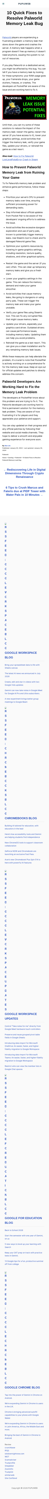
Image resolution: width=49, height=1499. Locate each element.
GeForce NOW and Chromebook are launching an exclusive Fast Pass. (20, 852)
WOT (7, 1457)
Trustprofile (10, 1463)
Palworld (6, 37)
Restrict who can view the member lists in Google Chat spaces (23, 1067)
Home (4, 457)
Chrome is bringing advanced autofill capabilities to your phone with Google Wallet (22, 1415)
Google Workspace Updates (21, 1016)
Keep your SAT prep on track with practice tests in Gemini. (23, 1254)
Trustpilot (9, 1472)
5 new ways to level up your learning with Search (23, 1245)
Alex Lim (7, 446)
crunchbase (10, 1447)
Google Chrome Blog (22, 1387)
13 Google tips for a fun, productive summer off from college (24, 1262)
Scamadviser (10, 1460)
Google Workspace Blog (21, 655)
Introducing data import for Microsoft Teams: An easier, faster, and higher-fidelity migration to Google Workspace (24, 1058)
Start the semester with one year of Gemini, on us (24, 1237)
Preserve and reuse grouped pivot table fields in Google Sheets (22, 1036)
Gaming (10, 457)
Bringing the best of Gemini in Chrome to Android (22, 1436)
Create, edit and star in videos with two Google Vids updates (22, 683)
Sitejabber (9, 1466)
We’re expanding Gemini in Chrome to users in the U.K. (24, 1405)
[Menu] (3, 4)
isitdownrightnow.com (14, 1454)
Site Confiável (11, 1478)
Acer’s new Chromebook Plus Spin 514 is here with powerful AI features (22, 861)
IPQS (7, 1450)
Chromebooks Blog (21, 818)
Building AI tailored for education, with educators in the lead (21, 827)
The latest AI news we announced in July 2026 (22, 675)
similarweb (9, 1475)
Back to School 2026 (14, 1230)
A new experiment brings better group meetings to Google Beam (22, 700)
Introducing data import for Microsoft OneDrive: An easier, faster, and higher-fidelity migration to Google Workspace (22, 1046)
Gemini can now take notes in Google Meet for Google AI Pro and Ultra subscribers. (23, 692)
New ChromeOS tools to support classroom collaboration (24, 844)
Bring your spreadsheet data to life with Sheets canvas (22, 666)
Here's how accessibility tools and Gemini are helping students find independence (23, 835)
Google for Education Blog (23, 1220)
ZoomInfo (9, 1469)
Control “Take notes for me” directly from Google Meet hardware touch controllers (23, 1027)
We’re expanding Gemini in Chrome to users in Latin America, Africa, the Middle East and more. (24, 1426)
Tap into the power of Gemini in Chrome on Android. (23, 1396)
